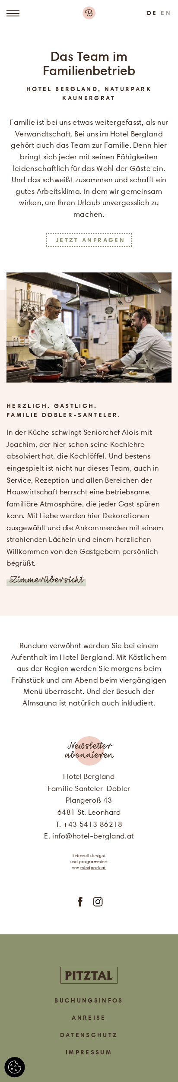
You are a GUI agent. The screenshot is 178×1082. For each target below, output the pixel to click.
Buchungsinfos (89, 1000)
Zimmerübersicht (46, 580)
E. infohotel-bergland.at (89, 836)
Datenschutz (89, 1035)
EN (166, 13)
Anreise (89, 1018)
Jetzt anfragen (90, 240)
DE (152, 13)
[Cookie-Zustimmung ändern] (14, 1067)
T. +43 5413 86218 (89, 824)
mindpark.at (92, 867)
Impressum (89, 1052)
